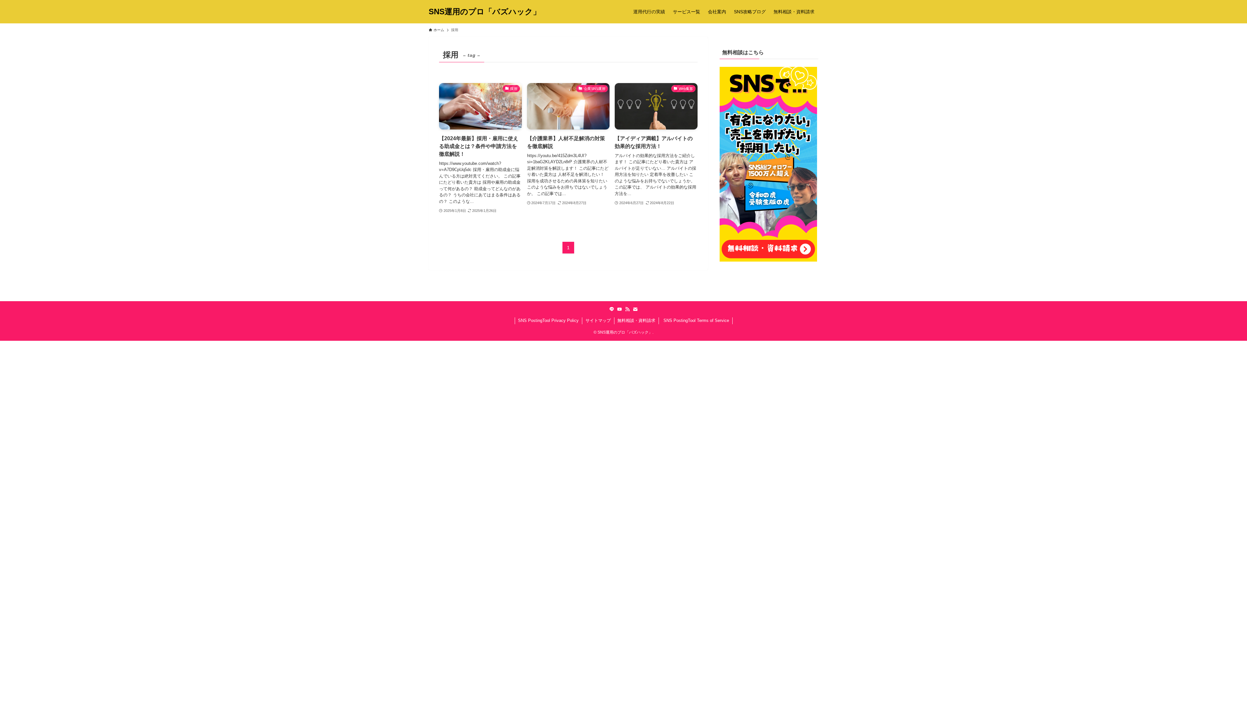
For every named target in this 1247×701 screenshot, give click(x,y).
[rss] (627, 309)
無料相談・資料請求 (636, 320)
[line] (612, 309)
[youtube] (620, 309)
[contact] (635, 309)
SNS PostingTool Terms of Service (695, 320)
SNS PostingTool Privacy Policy (548, 320)
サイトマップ (598, 320)
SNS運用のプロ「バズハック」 (485, 12)
